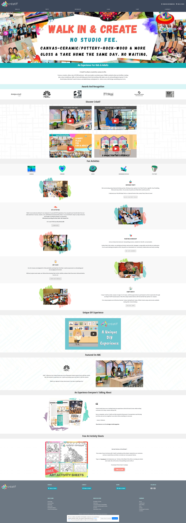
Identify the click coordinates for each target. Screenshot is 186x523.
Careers (140, 507)
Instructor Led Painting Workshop (100, 506)
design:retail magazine (113, 424)
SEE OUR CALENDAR (130, 251)
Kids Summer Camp (97, 509)
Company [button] (167, 9)
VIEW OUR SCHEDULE (55, 278)
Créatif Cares (142, 503)
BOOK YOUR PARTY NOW (130, 197)
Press (140, 506)
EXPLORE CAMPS (130, 305)
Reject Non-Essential (106, 518)
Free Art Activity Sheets (52, 509)
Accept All (115, 518)
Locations (141, 510)
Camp (137, 9)
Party (47, 9)
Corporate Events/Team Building (100, 504)
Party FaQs (50, 504)
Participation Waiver (52, 507)
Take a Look (119, 469)
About (140, 501)
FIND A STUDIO (180, 4)
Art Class (95, 507)
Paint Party (95, 503)
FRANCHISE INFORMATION (168, 4)
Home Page (50, 501)
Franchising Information (144, 509)
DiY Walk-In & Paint (97, 501)
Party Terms (50, 506)
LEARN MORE (55, 225)
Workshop (78, 9)
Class (108, 9)
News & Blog (141, 504)
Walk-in (17, 9)
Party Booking (50, 503)
